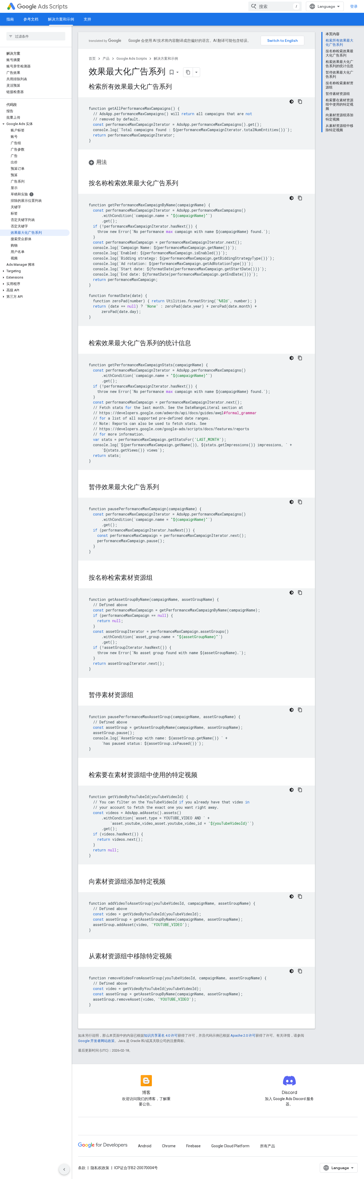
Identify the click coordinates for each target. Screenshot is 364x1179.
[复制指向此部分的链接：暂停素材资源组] (139, 695)
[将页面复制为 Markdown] (188, 72)
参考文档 (30, 19)
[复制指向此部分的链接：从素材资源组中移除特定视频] (177, 956)
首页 (92, 59)
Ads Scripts (52, 6)
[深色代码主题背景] (291, 101)
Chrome (169, 1146)
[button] (35, 124)
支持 (87, 19)
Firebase (193, 1146)
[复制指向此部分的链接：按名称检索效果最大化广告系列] (183, 183)
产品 (106, 59)
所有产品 (267, 1146)
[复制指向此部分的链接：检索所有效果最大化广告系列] (177, 87)
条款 (82, 1168)
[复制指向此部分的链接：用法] (112, 162)
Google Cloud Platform (230, 1146)
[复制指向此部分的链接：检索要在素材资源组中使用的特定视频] (202, 775)
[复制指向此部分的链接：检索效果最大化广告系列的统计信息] (196, 343)
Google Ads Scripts (131, 59)
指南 (10, 19)
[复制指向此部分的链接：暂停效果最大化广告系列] (164, 487)
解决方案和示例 (61, 19)
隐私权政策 (100, 1168)
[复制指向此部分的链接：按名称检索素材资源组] (158, 578)
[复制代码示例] (300, 101)
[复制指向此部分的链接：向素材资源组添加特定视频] (170, 882)
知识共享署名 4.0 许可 (161, 1035)
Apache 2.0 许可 (243, 1035)
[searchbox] (35, 36)
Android (144, 1146)
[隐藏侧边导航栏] (64, 1169)
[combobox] (275, 6)
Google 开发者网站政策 (96, 1041)
